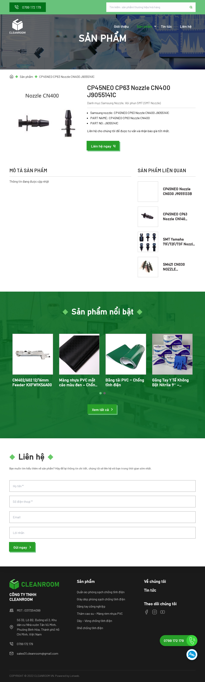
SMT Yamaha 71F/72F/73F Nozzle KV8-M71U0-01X (179, 244)
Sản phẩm (144, 26)
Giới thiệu (121, 26)
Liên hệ (186, 26)
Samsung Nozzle (112, 103)
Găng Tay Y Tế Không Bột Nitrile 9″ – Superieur (170, 385)
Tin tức (166, 26)
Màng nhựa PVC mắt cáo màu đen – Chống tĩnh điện (78, 385)
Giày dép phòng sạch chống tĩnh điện (101, 599)
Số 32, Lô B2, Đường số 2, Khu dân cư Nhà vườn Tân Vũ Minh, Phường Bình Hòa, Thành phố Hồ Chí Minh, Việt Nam (38, 627)
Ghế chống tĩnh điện (90, 628)
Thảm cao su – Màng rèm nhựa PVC (100, 613)
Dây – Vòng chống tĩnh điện (94, 621)
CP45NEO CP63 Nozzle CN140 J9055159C (175, 219)
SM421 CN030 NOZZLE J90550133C (174, 269)
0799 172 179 (25, 644)
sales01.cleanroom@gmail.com (37, 653)
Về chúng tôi (155, 582)
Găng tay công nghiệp (91, 606)
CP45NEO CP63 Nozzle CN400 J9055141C (66, 76)
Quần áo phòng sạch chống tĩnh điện (101, 592)
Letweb (74, 675)
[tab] (100, 393)
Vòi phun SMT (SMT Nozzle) (143, 103)
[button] (103, 146)
